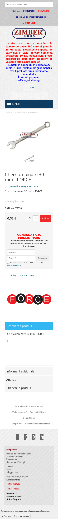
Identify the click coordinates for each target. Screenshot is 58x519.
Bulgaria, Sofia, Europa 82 (17, 477)
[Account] (14, 95)
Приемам (7, 516)
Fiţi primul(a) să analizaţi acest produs (21, 186)
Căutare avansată (19, 412)
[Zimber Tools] (29, 33)
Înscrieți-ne (11, 459)
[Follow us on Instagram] (32, 437)
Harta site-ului (21, 406)
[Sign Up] (44, 95)
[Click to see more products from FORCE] (29, 299)
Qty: (30, 218)
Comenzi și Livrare (38, 412)
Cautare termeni (36, 406)
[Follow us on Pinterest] (24, 437)
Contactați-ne (29, 418)
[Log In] (37, 95)
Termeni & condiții (14, 457)
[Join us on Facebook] (16, 437)
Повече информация (21, 516)
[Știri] (22, 95)
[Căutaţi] (51, 4)
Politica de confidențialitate (37, 424)
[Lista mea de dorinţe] (29, 95)
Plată (8, 469)
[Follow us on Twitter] (40, 437)
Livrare (9, 467)
